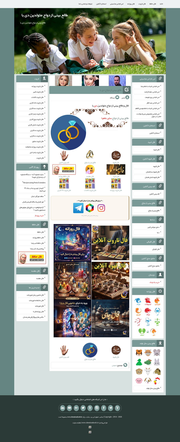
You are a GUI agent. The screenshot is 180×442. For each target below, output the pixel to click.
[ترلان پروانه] (90, 81)
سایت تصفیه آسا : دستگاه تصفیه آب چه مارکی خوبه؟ (33, 176)
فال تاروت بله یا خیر (37, 152)
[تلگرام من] (110, 408)
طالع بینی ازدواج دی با (110, 90)
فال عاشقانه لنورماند (36, 300)
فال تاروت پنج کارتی (37, 119)
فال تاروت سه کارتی (36, 108)
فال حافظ (153, 4)
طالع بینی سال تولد (152, 388)
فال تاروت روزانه (38, 86)
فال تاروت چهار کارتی (36, 114)
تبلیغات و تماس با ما (85, 4)
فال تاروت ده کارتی (37, 136)
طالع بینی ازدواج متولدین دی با (44, 15)
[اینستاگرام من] (96, 408)
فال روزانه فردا (38, 311)
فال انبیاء (156, 149)
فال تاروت (142, 4)
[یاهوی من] (117, 408)
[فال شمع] (72, 281)
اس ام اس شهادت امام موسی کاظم (147, 108)
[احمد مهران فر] (117, 81)
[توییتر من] (83, 408)
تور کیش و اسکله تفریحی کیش (33, 202)
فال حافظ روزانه (38, 237)
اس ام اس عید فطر (153, 103)
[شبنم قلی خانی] (63, 81)
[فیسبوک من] (103, 408)
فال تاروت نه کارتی (37, 130)
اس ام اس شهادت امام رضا (150, 86)
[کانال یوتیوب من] (69, 408)
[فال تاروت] (110, 243)
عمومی (114, 365)
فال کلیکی (155, 249)
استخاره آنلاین (101, 4)
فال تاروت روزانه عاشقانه (35, 147)
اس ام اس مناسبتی (116, 4)
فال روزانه (131, 4)
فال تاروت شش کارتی (36, 125)
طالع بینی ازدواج (115, 118)
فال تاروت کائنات (37, 97)
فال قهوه (156, 166)
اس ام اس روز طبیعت (152, 97)
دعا (158, 232)
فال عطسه (40, 278)
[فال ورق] (72, 319)
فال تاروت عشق (38, 141)
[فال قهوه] (110, 281)
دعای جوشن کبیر (153, 227)
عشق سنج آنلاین (153, 265)
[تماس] (90, 408)
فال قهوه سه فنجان (152, 171)
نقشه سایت (77, 422)
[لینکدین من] (62, 408)
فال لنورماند (39, 306)
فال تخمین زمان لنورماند (35, 295)
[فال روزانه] (72, 243)
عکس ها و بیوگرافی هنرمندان (33, 317)
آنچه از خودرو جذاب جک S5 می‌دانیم (34, 189)
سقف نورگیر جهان (37, 196)
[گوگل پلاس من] (76, 408)
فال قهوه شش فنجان (152, 177)
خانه (161, 4)
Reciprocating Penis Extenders (34, 182)
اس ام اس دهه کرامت (151, 91)
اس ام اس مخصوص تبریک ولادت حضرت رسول (149, 115)
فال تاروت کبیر (38, 91)
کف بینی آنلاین (154, 194)
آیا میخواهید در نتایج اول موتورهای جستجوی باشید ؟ (32, 208)
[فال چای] (110, 319)
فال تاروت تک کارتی (37, 103)
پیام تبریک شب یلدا (37, 248)
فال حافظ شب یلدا (37, 243)
